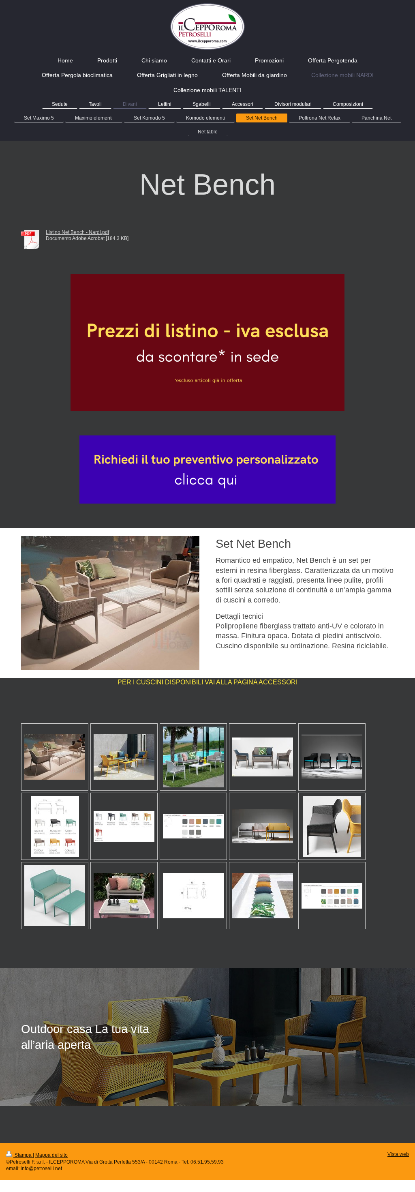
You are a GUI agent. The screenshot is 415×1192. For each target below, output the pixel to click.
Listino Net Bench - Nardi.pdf (77, 232)
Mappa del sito (51, 1155)
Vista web (398, 1154)
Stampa (23, 1155)
